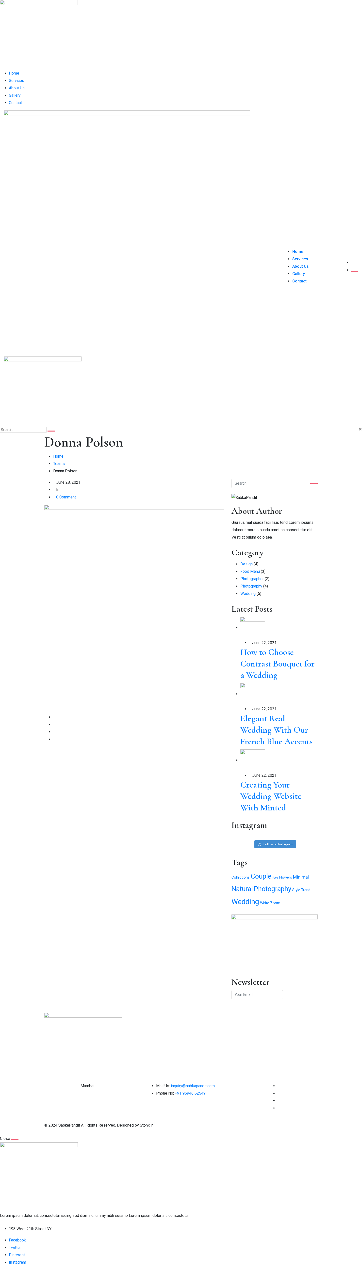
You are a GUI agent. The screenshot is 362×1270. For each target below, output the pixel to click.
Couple (261, 876)
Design (246, 564)
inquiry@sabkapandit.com (193, 1086)
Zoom (275, 903)
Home (14, 73)
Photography (251, 586)
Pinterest (17, 1255)
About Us (17, 88)
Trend (305, 890)
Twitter (15, 1247)
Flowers (285, 877)
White (264, 903)
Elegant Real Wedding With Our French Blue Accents (276, 730)
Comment (66, 497)
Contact (15, 102)
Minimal (301, 877)
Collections (240, 877)
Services (16, 80)
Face (275, 877)
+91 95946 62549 (190, 1093)
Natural (242, 889)
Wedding (248, 593)
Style (296, 890)
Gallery (15, 95)
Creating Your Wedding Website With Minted (270, 796)
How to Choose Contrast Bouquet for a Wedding (277, 664)
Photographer (252, 578)
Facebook (17, 1240)
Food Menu (250, 571)
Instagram (17, 1262)
